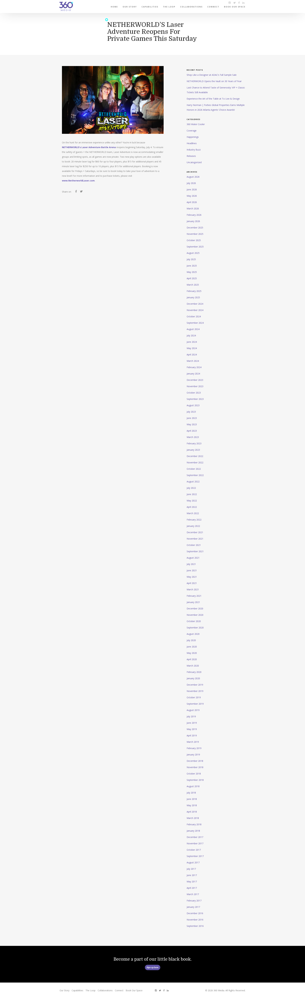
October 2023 (194, 392)
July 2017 (191, 868)
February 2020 (194, 671)
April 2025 (192, 278)
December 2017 (195, 837)
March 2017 (193, 894)
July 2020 (191, 640)
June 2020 (192, 646)
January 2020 (193, 678)
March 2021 (193, 589)
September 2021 (195, 551)
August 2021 (193, 557)
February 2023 (194, 443)
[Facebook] (76, 191)
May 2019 (192, 729)
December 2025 (195, 227)
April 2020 (192, 659)
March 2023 (193, 437)
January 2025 (193, 297)
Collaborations (191, 6)
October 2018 (194, 773)
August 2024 (193, 329)
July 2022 (191, 487)
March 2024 (193, 360)
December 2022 (195, 456)
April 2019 (192, 735)
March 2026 (193, 208)
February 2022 (194, 519)
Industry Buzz (194, 149)
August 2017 (193, 862)
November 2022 (195, 462)
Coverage (192, 130)
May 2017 (192, 881)
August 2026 (193, 176)
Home (114, 6)
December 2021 (195, 532)
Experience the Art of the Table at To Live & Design (213, 98)
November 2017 (195, 843)
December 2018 (195, 760)
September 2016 (195, 925)
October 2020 (194, 621)
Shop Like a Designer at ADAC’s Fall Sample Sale (212, 74)
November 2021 (195, 538)
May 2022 (192, 500)
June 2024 (192, 341)
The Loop (169, 6)
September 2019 (195, 703)
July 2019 (191, 716)
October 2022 (194, 468)
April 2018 (192, 811)
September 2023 (195, 398)
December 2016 (195, 913)
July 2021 (191, 564)
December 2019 (195, 684)
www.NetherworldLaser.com (78, 180)
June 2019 (192, 722)
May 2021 (192, 576)
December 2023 (195, 379)
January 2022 (193, 525)
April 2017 (192, 887)
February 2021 (194, 595)
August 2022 (193, 481)
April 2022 (192, 506)
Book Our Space (234, 6)
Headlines (192, 143)
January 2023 (193, 449)
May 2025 (192, 271)
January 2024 (193, 373)
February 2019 (194, 748)
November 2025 (195, 233)
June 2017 (192, 875)
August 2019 (193, 710)
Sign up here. (152, 967)
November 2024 (195, 310)
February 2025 (194, 291)
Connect (213, 6)
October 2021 (194, 545)
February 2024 (194, 367)
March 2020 (193, 665)
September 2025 (195, 246)
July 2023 (191, 411)
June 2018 (192, 798)
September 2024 (195, 322)
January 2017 (193, 906)
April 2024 (192, 354)
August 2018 (193, 786)
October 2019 (194, 697)
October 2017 (194, 849)
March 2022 (193, 513)
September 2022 (195, 475)
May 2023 (192, 424)
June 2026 (192, 189)
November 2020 (195, 614)
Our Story (130, 6)
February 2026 (194, 214)
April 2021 (192, 583)
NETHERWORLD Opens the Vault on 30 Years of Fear (214, 81)
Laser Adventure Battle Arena (98, 147)
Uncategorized (194, 162)
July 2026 (191, 183)
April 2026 (192, 202)
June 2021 (192, 570)
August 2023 (193, 405)
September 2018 (195, 779)
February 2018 (194, 824)
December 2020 (195, 608)
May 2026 (192, 195)
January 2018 (193, 830)
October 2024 (194, 316)
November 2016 (195, 919)
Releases (191, 155)
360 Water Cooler (196, 124)
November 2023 (195, 386)
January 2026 (193, 221)
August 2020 (193, 633)
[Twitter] (81, 191)
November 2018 (195, 767)
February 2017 (194, 900)
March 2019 (193, 741)
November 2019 (195, 691)
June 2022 (192, 494)
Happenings (193, 136)
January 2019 (193, 754)
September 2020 (195, 627)
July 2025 (191, 259)
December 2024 (195, 303)
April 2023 (192, 430)
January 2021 (193, 602)
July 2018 (191, 792)
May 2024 (192, 348)
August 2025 (193, 252)
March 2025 (193, 284)
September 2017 (195, 856)
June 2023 (192, 418)
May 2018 (192, 805)
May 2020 (192, 652)
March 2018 (193, 818)
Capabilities (150, 6)
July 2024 (191, 335)
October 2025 (194, 240)
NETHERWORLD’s (71, 147)
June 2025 (192, 265)
